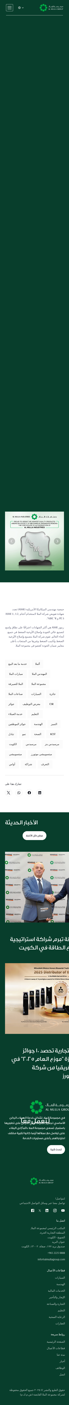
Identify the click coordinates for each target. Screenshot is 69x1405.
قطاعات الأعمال (56, 1348)
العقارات (60, 1323)
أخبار (62, 1361)
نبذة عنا (61, 1355)
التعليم (61, 1310)
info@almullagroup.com (51, 1259)
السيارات (60, 1278)
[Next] (57, 541)
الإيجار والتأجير (57, 1297)
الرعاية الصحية (57, 1317)
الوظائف (60, 1368)
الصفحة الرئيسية (56, 1342)
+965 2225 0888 (56, 1253)
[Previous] (11, 541)
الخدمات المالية (56, 1291)
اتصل (62, 1374)
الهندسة (60, 1284)
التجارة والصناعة (56, 1304)
